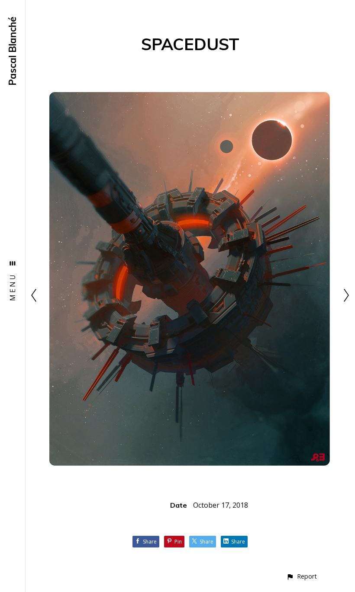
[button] (301, 576)
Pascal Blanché (12, 51)
